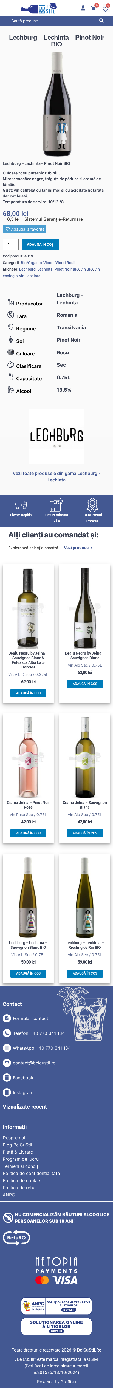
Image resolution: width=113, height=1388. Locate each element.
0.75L (63, 377)
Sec (61, 365)
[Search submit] (102, 21)
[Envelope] (7, 1063)
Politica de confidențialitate (31, 1173)
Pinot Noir (68, 340)
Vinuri (48, 262)
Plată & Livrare (18, 1152)
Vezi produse (76, 548)
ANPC (9, 1194)
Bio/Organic (31, 262)
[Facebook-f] (7, 1077)
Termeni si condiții (22, 1166)
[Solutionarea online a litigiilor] (56, 1326)
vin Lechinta (30, 276)
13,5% (64, 390)
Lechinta (45, 269)
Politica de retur (19, 1187)
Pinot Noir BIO (66, 269)
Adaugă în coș (40, 244)
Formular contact (30, 1018)
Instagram (23, 1092)
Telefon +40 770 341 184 (39, 1033)
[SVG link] (38, 8)
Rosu (63, 352)
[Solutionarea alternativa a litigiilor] (56, 1306)
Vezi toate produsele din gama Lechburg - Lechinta (56, 477)
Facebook (23, 1077)
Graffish (68, 1381)
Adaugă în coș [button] (28, 693)
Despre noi (14, 1137)
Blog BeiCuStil (17, 1145)
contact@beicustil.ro (34, 1063)
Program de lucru (21, 1159)
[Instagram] (7, 1092)
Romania (67, 315)
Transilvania (71, 327)
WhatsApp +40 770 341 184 (42, 1048)
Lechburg (27, 269)
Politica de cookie (21, 1180)
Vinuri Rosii (65, 262)
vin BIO (87, 269)
